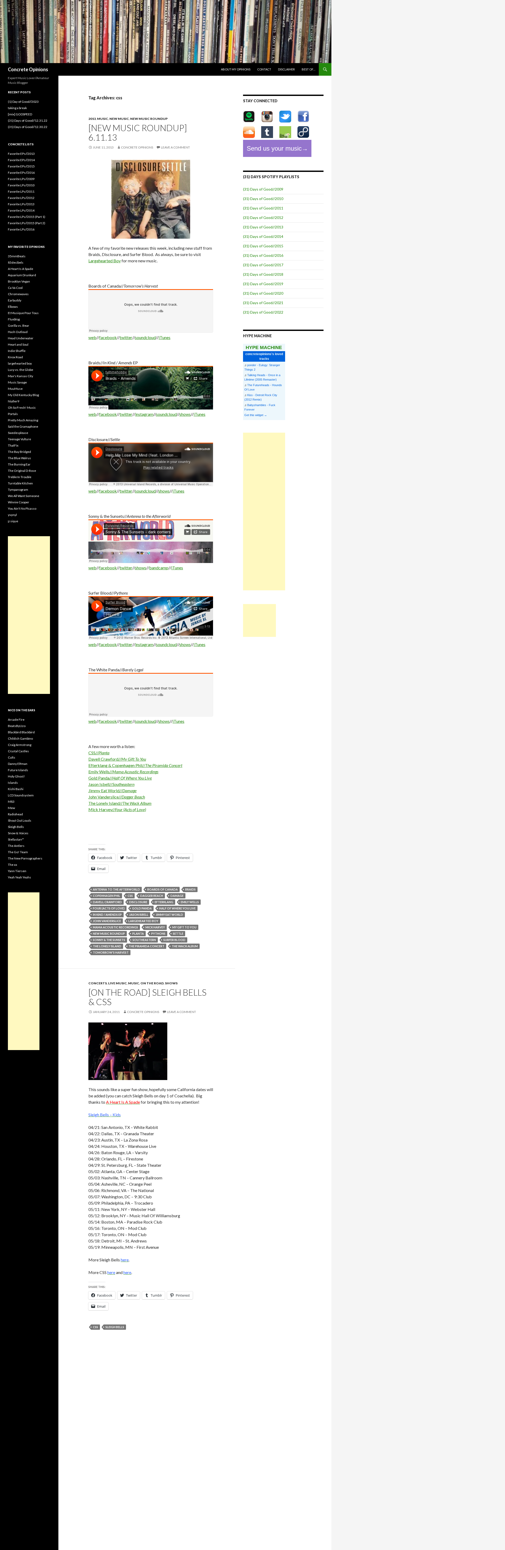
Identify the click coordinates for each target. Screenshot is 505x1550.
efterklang (164, 902)
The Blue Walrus (19, 458)
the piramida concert (146, 946)
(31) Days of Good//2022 (263, 312)
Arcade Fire (16, 720)
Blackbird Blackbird (21, 732)
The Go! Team (18, 852)
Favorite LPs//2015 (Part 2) (26, 223)
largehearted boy (143, 921)
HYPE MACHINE (264, 347)
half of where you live (177, 908)
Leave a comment (175, 147)
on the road (152, 983)
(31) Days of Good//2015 (263, 246)
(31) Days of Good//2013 (263, 227)
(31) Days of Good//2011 (263, 208)
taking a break (17, 108)
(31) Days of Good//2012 (263, 217)
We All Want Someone (23, 496)
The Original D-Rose (22, 471)
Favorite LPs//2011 (21, 191)
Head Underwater (20, 338)
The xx (12, 865)
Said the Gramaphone (23, 426)
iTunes (164, 337)
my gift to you (184, 927)
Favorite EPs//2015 (21, 166)
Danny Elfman (17, 764)
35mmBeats (17, 256)
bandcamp (158, 567)
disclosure (138, 902)
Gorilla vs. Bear (18, 326)
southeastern (144, 940)
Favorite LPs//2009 (21, 179)
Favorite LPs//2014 (21, 210)
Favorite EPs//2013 (21, 154)
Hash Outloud (18, 332)
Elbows (13, 307)
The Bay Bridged (19, 452)
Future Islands (18, 770)
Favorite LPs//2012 (21, 198)
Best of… (308, 69)
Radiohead (15, 814)
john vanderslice (107, 921)
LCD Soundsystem (21, 795)
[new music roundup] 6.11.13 (137, 132)
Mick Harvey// (117, 809)
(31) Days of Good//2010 (263, 198)
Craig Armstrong (19, 745)
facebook (108, 337)
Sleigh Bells (16, 827)
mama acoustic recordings (115, 927)
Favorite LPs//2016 (21, 229)
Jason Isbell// (111, 784)
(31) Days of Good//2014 (263, 236)
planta (138, 933)
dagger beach (151, 895)
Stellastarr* (16, 839)
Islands (13, 783)
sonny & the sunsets (109, 940)
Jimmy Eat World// (112, 790)
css (130, 895)
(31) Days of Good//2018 (263, 274)
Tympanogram (18, 490)
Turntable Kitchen (20, 483)
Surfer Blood (174, 940)
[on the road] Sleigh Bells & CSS (147, 997)
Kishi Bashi (15, 789)
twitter (126, 337)
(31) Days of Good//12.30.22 (27, 127)
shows (185, 414)
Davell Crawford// (117, 758)
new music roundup (149, 119)
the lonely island (107, 946)
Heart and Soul (18, 344)
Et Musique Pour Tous (23, 313)
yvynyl (12, 515)
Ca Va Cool (15, 288)
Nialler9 (13, 401)
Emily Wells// (123, 771)
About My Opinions (235, 69)
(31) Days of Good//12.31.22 (27, 120)
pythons (158, 933)
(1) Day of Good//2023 (23, 102)
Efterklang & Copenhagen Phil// (135, 765)
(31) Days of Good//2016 (263, 255)
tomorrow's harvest (111, 952)
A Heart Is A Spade (20, 269)
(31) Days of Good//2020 (263, 293)
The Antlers (16, 846)
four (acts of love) (109, 908)
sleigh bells (114, 1327)
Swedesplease (18, 433)
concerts (97, 983)
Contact (264, 69)
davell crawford (107, 902)
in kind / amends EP (107, 914)
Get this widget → (255, 415)
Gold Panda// (120, 777)
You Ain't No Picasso (22, 508)
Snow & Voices (18, 833)
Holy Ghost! (16, 776)
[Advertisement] (264, 511)
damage (177, 895)
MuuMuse (15, 389)
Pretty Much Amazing (23, 420)
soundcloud (145, 337)
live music (117, 983)
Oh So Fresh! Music (22, 408)
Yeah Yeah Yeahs (19, 877)
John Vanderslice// (116, 796)
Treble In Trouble (19, 477)
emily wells (190, 902)
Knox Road (15, 357)
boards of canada (162, 889)
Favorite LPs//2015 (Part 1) (26, 217)
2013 (92, 119)
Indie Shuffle (17, 351)
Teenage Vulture (19, 439)
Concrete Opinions (28, 69)
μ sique (13, 521)
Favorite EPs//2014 (21, 160)
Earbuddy (14, 300)
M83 (11, 802)
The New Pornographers (25, 858)
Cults (11, 757)
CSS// (98, 752)
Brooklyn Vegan (19, 281)
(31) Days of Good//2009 (263, 189)
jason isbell (138, 914)
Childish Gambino (20, 738)
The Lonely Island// (120, 803)
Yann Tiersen (17, 871)
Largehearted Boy (104, 260)
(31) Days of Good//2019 (263, 284)
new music (119, 119)
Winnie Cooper (18, 502)
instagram (144, 414)
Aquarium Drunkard (22, 275)
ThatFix (13, 445)
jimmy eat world (169, 914)
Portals (13, 414)
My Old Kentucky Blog (23, 395)
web (92, 337)
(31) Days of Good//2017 (263, 265)
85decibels (15, 262)
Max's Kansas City (20, 376)
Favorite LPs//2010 (21, 185)
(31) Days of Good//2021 (263, 302)
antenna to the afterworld (116, 889)
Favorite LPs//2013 (21, 204)
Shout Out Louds (19, 820)
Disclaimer (286, 69)
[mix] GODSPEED (20, 114)
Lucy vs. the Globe (20, 370)
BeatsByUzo (17, 726)
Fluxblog (14, 319)
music (102, 119)
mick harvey (155, 927)
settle (178, 933)
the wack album (185, 946)
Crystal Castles (18, 751)
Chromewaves (18, 294)
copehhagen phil (106, 895)
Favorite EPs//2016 (21, 173)
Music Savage (17, 382)
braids (190, 889)
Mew (11, 808)
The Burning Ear (19, 464)
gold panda (142, 908)
